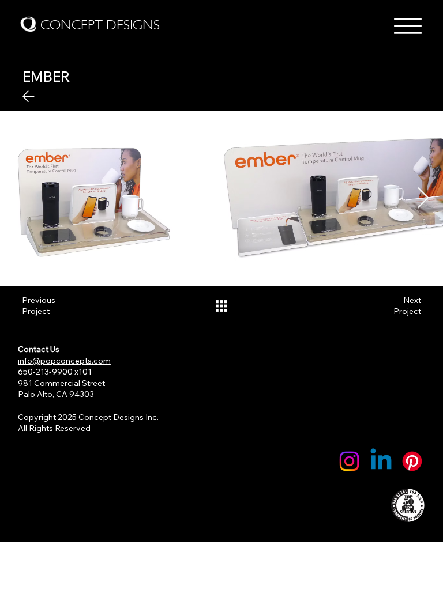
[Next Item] (423, 198)
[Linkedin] (381, 461)
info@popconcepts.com (64, 360)
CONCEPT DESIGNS (100, 24)
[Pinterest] (412, 461)
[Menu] (408, 26)
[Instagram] (349, 461)
